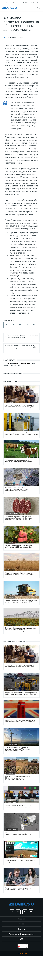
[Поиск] (39, 7)
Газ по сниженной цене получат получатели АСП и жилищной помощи (22, 336)
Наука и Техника (13, 513)
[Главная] (9, 8)
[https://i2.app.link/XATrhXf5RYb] (13, 2)
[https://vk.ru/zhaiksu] (6, 2)
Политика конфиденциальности (21, 934)
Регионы (10, 429)
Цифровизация (12, 744)
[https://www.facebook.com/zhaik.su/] (3, 2)
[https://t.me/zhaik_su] (10, 2)
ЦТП (21, 939)
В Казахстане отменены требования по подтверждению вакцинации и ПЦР (20, 347)
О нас (21, 924)
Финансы (10, 402)
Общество (11, 717)
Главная (21, 919)
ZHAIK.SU (11, 37)
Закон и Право (12, 802)
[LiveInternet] (15, 946)
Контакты (21, 929)
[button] (6, 325)
